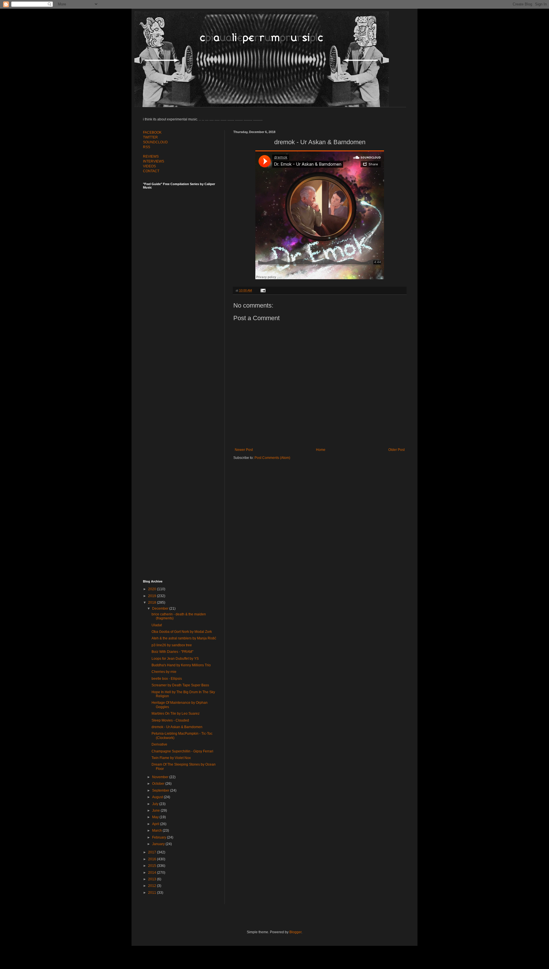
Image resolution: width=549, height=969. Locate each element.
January (159, 844)
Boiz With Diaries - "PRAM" (172, 652)
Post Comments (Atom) (272, 458)
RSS (146, 147)
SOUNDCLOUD (155, 142)
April (156, 824)
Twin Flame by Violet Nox (171, 758)
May (156, 817)
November (160, 777)
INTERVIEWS (153, 161)
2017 (152, 852)
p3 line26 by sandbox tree (172, 645)
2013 (152, 879)
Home (320, 450)
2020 (152, 589)
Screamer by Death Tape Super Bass (180, 685)
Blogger (295, 932)
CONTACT (151, 171)
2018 (152, 603)
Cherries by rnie (164, 672)
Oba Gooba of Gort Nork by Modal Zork (182, 632)
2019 (152, 596)
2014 (152, 873)
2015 (152, 866)
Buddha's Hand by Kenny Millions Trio (181, 665)
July (155, 804)
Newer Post (244, 450)
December (160, 609)
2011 (152, 893)
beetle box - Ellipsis (167, 679)
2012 (152, 886)
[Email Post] (262, 290)
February (159, 837)
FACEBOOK (152, 132)
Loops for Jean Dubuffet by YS (175, 659)
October (158, 784)
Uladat (157, 625)
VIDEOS (149, 166)
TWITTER (150, 137)
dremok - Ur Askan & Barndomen (177, 727)
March (157, 831)
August (158, 797)
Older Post (396, 450)
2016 (152, 859)
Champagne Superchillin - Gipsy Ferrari (182, 751)
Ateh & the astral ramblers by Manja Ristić (184, 638)
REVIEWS (151, 156)
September (161, 790)
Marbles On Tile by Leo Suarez (176, 714)
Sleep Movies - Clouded (170, 720)
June (156, 811)
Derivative (159, 744)
